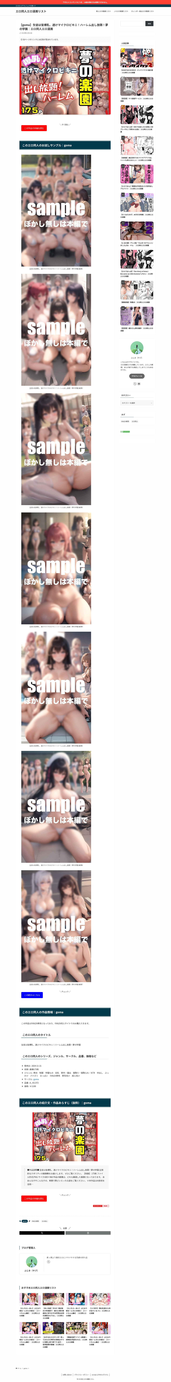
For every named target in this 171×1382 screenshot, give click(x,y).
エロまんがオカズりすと (100, 1375)
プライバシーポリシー (81, 1375)
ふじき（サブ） (31, 1270)
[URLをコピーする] (88, 1233)
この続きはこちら (32, 995)
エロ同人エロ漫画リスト (31, 11)
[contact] (138, 383)
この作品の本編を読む (34, 128)
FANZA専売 (35, 1221)
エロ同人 (44, 1221)
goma (36, 1079)
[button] (42, 1233)
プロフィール (137, 376)
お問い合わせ (67, 1375)
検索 (149, 23)
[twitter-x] (48, 1261)
